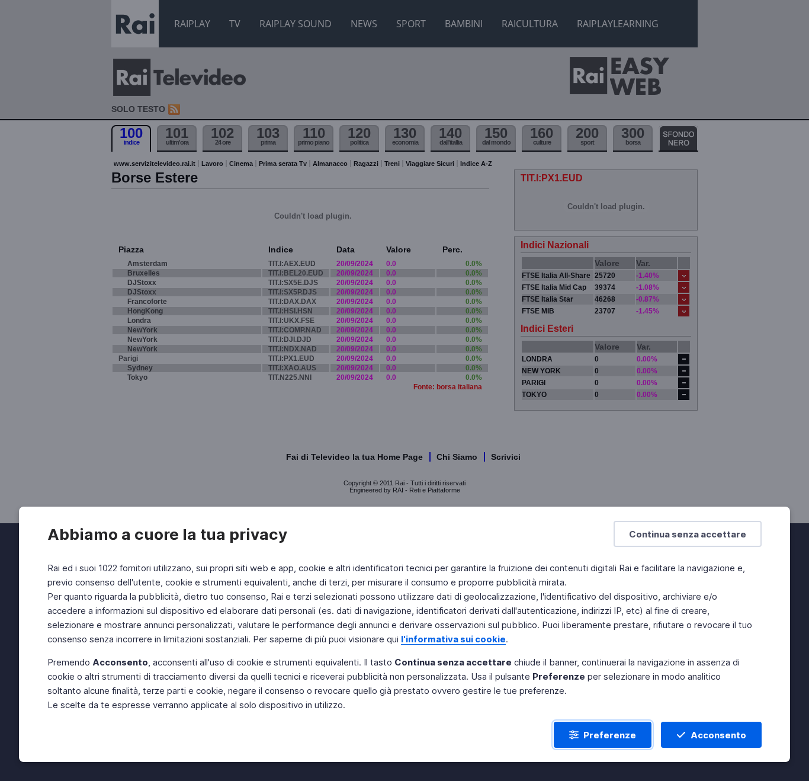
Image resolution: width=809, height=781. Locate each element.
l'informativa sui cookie (453, 639)
